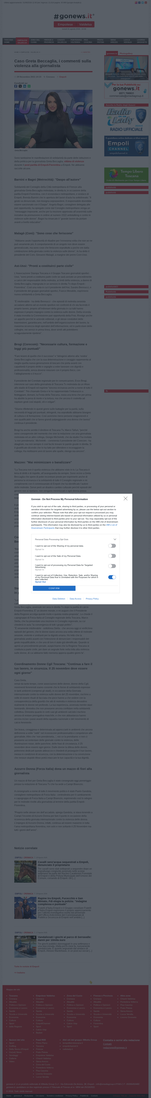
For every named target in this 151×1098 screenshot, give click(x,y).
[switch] (112, 546)
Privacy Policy (92, 599)
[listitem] (75, 539)
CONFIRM (54, 588)
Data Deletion (58, 599)
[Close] (126, 499)
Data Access (75, 599)
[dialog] (75, 549)
